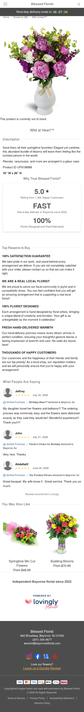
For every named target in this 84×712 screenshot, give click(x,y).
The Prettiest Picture (40, 475)
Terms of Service (16, 698)
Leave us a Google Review (42, 668)
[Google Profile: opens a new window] (46, 656)
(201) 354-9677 (42, 639)
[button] (75, 703)
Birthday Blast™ (38, 402)
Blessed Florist (42, 3)
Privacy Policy (37, 698)
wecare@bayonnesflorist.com (42, 643)
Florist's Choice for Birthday (44, 444)
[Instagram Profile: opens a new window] (29, 656)
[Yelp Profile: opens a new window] (55, 656)
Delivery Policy (42, 703)
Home (6, 17)
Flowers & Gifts (20, 17)
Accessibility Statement (62, 698)
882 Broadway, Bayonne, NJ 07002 (42, 635)
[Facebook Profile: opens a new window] (37, 656)
